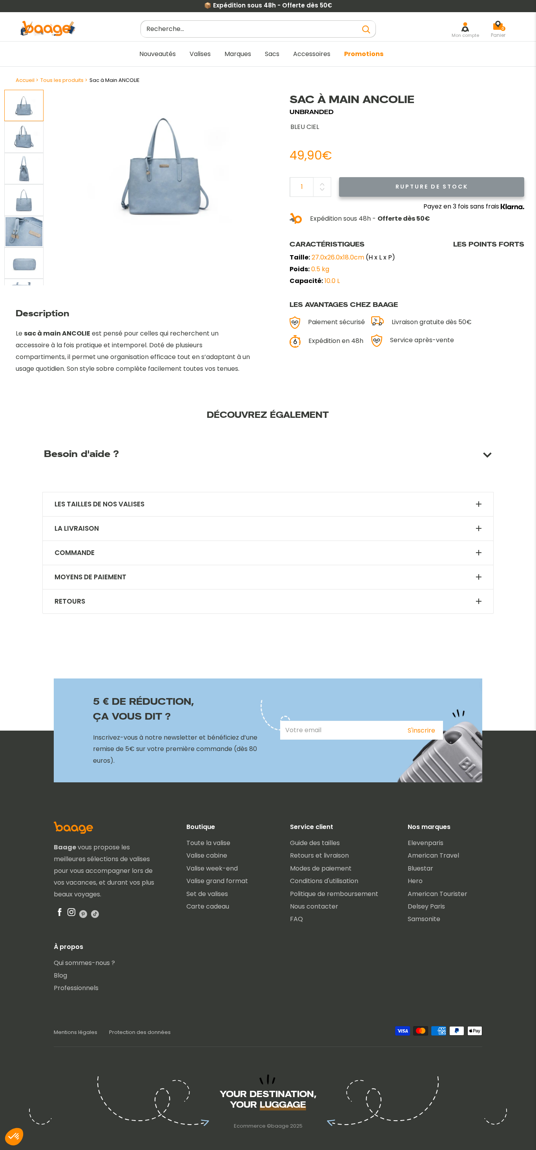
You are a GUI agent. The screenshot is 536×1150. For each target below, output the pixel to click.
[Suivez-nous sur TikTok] (95, 914)
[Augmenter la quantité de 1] (322, 184)
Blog (60, 975)
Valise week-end (212, 868)
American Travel (433, 855)
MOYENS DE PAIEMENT (90, 577)
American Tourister (437, 893)
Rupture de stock (432, 186)
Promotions (363, 53)
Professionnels (76, 987)
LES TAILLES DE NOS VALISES (99, 504)
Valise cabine (206, 855)
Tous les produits (62, 80)
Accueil (25, 80)
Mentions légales (75, 1032)
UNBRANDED (312, 112)
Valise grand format (217, 880)
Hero (415, 880)
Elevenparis (425, 842)
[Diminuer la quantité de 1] (322, 189)
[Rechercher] (366, 29)
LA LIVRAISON (77, 528)
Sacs (272, 53)
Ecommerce (250, 1126)
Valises (200, 53)
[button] (14, 1136)
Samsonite (424, 918)
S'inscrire (421, 730)
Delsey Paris (426, 906)
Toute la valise (208, 842)
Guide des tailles (315, 842)
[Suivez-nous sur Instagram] (71, 914)
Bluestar (420, 868)
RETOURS (70, 601)
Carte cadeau (207, 906)
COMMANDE (75, 553)
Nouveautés (157, 53)
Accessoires (311, 53)
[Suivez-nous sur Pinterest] (83, 914)
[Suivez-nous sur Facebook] (60, 914)
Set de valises (207, 893)
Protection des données (140, 1032)
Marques (237, 53)
